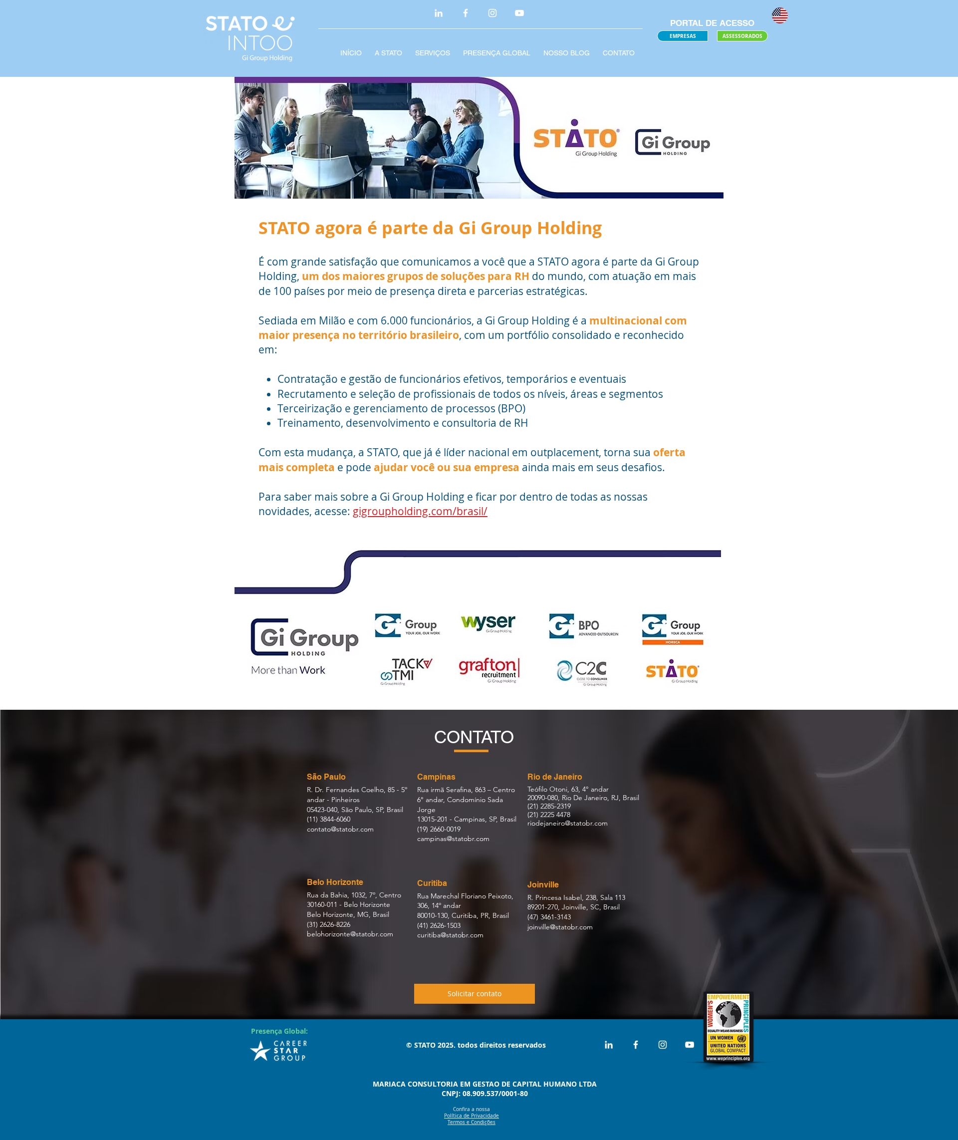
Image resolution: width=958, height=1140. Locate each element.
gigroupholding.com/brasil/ (420, 511)
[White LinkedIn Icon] (438, 12)
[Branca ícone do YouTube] (519, 12)
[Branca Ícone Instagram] (492, 12)
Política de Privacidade (471, 1116)
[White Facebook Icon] (465, 12)
